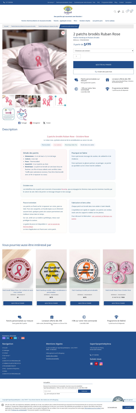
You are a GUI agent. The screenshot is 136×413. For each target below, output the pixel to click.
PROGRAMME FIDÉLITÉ (9, 366)
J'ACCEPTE (128, 407)
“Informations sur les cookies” (92, 408)
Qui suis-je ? (6, 355)
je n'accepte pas (112, 407)
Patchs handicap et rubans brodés (48, 26)
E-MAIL (5, 371)
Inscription (129, 2)
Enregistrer (36, 123)
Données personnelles (52, 359)
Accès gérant (129, 400)
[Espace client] (123, 11)
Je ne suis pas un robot (53, 394)
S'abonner (84, 391)
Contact (121, 2)
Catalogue (6, 350)
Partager (24, 123)
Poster (48, 123)
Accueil (6, 26)
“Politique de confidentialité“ (19, 410)
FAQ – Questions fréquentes (11, 368)
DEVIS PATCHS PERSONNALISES (11, 374)
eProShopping (54, 400)
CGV (4, 358)
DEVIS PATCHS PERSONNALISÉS (11, 361)
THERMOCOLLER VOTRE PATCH (12, 363)
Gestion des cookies (52, 356)
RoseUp (64, 189)
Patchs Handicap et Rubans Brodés (86, 37)
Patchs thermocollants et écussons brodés (23, 26)
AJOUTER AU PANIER (103, 65)
